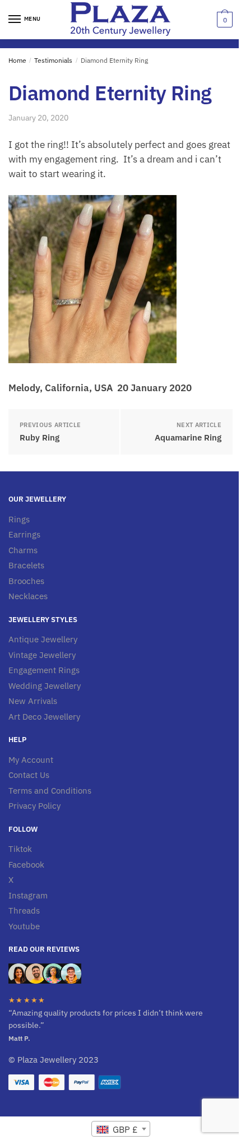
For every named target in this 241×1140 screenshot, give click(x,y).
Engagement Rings (44, 670)
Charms (23, 550)
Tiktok (20, 849)
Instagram (28, 895)
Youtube (24, 926)
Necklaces (28, 596)
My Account (30, 759)
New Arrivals (32, 701)
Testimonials (53, 60)
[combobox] (120, 1129)
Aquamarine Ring (188, 437)
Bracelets (26, 565)
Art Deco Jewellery (44, 716)
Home (17, 60)
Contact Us (28, 775)
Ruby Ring (39, 437)
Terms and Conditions (49, 790)
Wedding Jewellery (44, 685)
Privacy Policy (34, 805)
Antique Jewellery (42, 639)
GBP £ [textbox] (124, 1129)
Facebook (26, 864)
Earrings (24, 534)
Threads (24, 910)
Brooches (26, 581)
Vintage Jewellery (42, 655)
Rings (19, 519)
